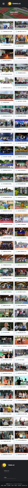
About (15, 485)
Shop (12, 485)
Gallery (9, 485)
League (19, 485)
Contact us (24, 485)
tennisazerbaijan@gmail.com (10, 478)
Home (12, 14)
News (5, 485)
